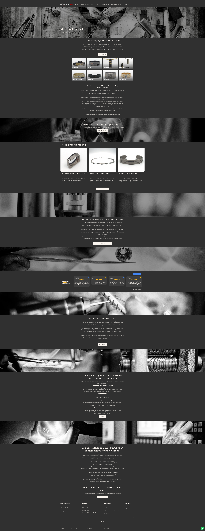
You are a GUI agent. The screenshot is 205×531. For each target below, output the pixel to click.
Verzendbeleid (106, 528)
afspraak (105, 507)
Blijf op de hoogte (102, 496)
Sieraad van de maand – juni (128, 173)
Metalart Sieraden (66, 528)
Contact (102, 416)
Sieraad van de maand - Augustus (73, 173)
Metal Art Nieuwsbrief (129, 517)
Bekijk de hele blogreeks (102, 188)
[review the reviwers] (88, 277)
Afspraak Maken (128, 508)
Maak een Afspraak (102, 130)
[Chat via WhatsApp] (202, 528)
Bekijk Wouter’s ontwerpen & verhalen (102, 243)
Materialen (127, 511)
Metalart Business (128, 515)
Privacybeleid (78, 528)
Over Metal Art (102, 54)
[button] (84, 4)
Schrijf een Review (137, 273)
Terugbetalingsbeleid (85, 528)
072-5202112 (64, 510)
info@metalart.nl (64, 511)
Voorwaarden (127, 513)
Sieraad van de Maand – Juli (99, 173)
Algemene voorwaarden (99, 528)
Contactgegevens (92, 528)
